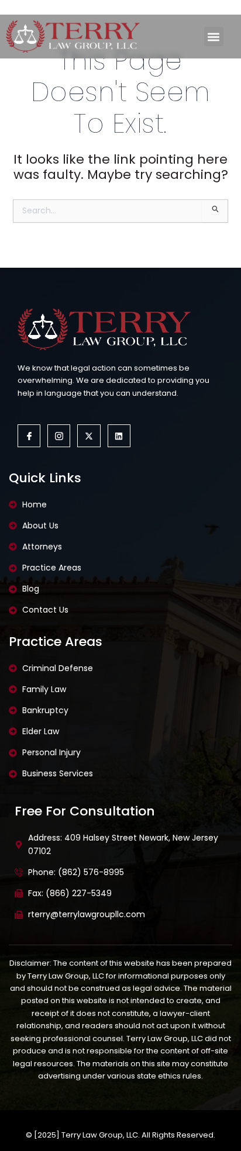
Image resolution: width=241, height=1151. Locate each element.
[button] (213, 36)
